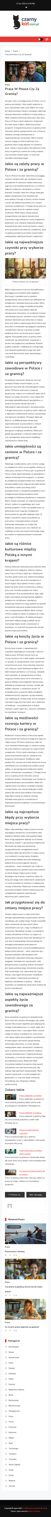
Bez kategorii (14, 1347)
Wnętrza (12, 1481)
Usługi (11, 1475)
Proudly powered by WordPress (34, 1508)
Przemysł (12, 1427)
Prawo (11, 1422)
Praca (7, 85)
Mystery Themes (34, 1511)
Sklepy (11, 1438)
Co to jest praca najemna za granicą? (22, 1327)
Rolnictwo (12, 1432)
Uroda (11, 1470)
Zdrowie (12, 1486)
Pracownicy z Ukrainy (15, 1251)
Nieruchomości (14, 1406)
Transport (12, 1454)
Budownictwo (14, 1358)
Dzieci (11, 1363)
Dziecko (12, 1368)
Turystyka (12, 1459)
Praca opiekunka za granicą (30, 1096)
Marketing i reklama (16, 1390)
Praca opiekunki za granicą (30, 1113)
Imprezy (12, 1384)
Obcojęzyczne (14, 1411)
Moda (11, 1395)
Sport (11, 1443)
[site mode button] (40, 39)
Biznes (11, 1352)
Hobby (11, 1379)
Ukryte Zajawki (14, 1465)
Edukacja (12, 1374)
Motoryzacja (13, 1400)
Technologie (13, 1449)
